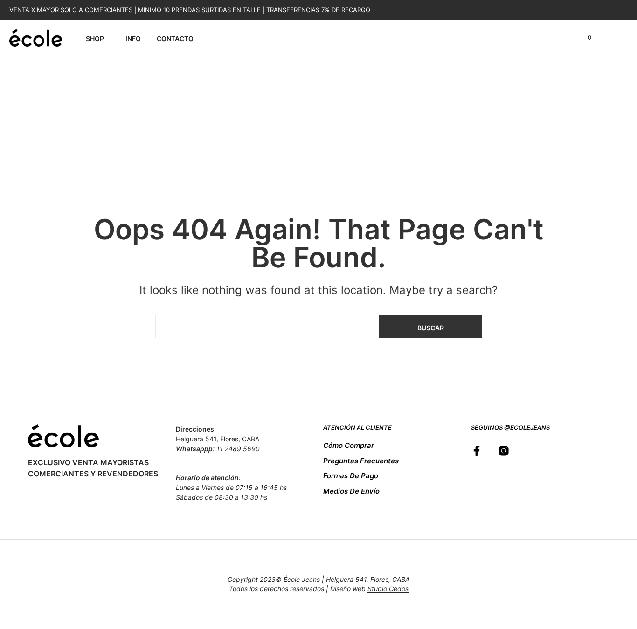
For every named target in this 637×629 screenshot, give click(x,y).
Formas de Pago (350, 475)
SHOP (95, 38)
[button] (584, 37)
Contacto (175, 38)
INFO (133, 38)
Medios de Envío (351, 491)
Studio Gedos (388, 589)
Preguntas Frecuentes (361, 460)
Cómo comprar (348, 445)
